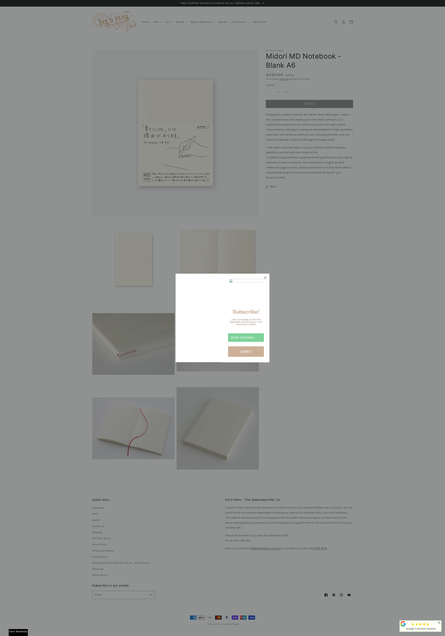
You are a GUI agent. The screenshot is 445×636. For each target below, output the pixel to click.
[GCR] (403, 624)
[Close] (265, 278)
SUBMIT (246, 351)
